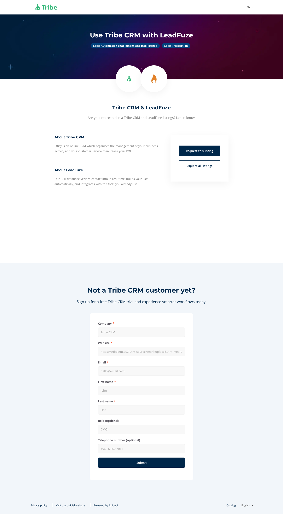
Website (104, 343)
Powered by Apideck (106, 505)
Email (102, 362)
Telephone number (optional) (119, 440)
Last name (105, 401)
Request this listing (199, 151)
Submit (142, 463)
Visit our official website (223, 7)
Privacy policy (39, 505)
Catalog (231, 505)
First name (105, 382)
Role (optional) (108, 421)
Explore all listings (200, 166)
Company (105, 323)
